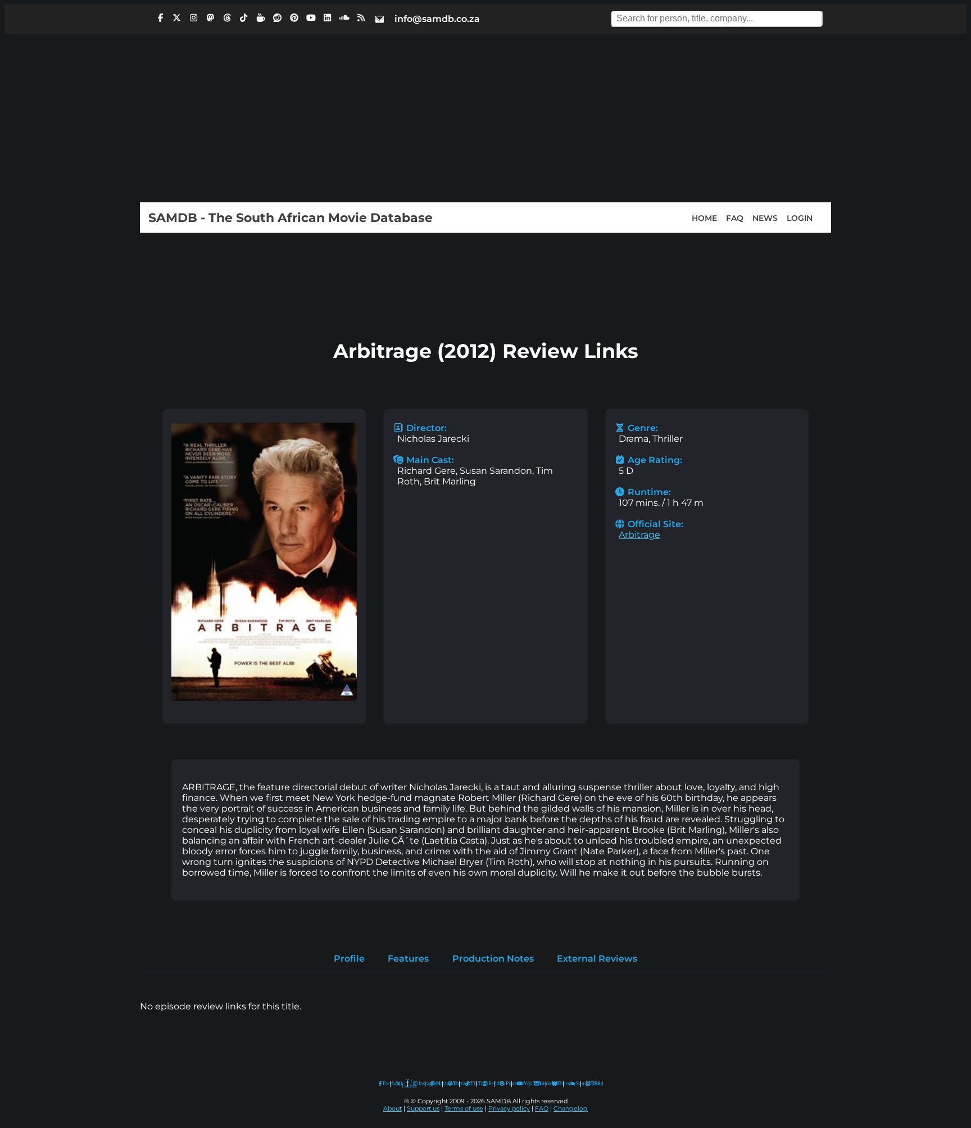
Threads (453, 1083)
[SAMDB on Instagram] (194, 18)
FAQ (734, 217)
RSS (592, 1083)
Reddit (488, 1083)
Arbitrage (639, 534)
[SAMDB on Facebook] (160, 18)
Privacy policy (509, 1108)
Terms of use (463, 1108)
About (392, 1108)
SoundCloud (572, 1083)
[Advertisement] (485, 118)
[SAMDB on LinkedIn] (327, 18)
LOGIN (800, 217)
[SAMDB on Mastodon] (210, 18)
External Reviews (597, 958)
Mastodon (436, 1083)
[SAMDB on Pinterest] (294, 18)
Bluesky (555, 1083)
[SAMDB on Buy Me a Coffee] (261, 18)
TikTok (470, 1083)
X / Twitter (401, 1084)
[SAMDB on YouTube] (311, 18)
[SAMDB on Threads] (227, 18)
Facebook (384, 1083)
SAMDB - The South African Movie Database (290, 217)
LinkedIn (540, 1083)
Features (408, 958)
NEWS (765, 217)
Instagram (419, 1083)
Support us (423, 1108)
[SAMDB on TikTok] (244, 18)
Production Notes (493, 958)
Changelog (570, 1108)
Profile (349, 958)
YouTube (520, 1083)
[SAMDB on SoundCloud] (344, 18)
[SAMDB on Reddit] (277, 18)
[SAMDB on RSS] (361, 18)
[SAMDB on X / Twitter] (177, 18)
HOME (704, 217)
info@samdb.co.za (437, 18)
